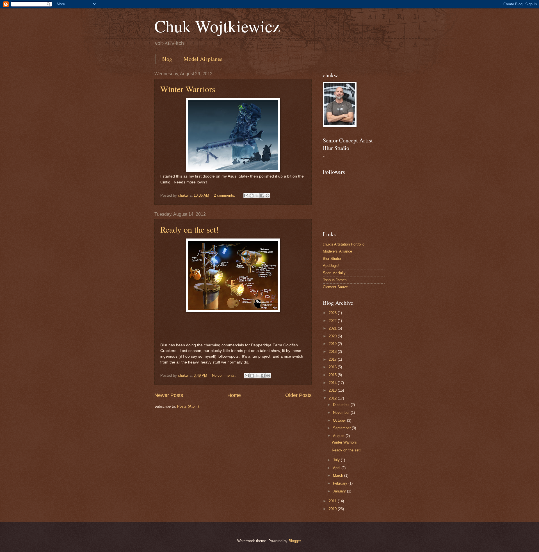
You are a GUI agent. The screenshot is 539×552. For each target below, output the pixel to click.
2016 (333, 367)
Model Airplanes (203, 59)
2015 (333, 375)
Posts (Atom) (188, 406)
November (342, 412)
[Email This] (246, 195)
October (340, 420)
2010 (333, 509)
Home (234, 395)
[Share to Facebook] (262, 195)
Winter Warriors (187, 88)
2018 (333, 351)
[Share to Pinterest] (267, 195)
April (337, 468)
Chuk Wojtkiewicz (217, 26)
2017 (333, 359)
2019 (333, 344)
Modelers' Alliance (337, 251)
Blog (166, 59)
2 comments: (225, 195)
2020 (333, 336)
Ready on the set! (189, 229)
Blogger (295, 541)
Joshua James (335, 280)
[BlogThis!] (251, 195)
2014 (333, 383)
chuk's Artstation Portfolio (343, 244)
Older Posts (298, 395)
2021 (333, 328)
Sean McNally (334, 273)
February (340, 483)
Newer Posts (168, 395)
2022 (333, 321)
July (337, 460)
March (338, 475)
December (342, 405)
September (342, 428)
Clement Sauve (335, 287)
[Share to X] (257, 195)
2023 (333, 313)
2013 (333, 390)
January (340, 491)
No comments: (224, 375)
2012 (333, 398)
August (339, 436)
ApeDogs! (331, 265)
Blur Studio (332, 258)
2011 (333, 501)
